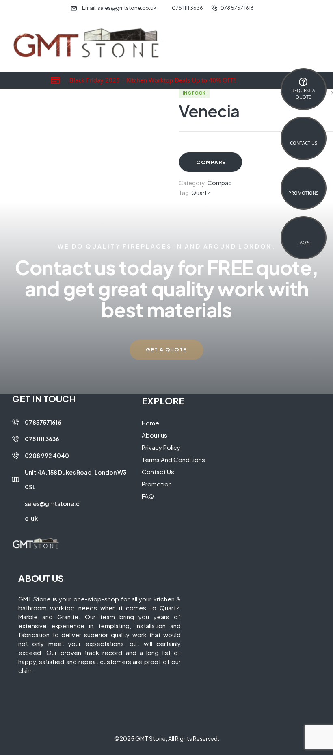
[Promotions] (303, 184)
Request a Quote (303, 93)
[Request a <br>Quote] (303, 82)
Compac (219, 183)
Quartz (200, 192)
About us (154, 435)
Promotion (157, 484)
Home (150, 423)
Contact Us (303, 143)
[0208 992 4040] (15, 455)
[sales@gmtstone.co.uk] (15, 511)
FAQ (148, 496)
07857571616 (43, 422)
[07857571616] (15, 422)
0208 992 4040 (47, 455)
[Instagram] (29, 530)
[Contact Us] (303, 134)
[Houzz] (43, 530)
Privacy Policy (161, 447)
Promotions (303, 193)
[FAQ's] (303, 234)
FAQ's (303, 242)
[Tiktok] (58, 530)
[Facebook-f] (15, 530)
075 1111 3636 (42, 439)
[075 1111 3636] (15, 439)
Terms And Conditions (173, 459)
